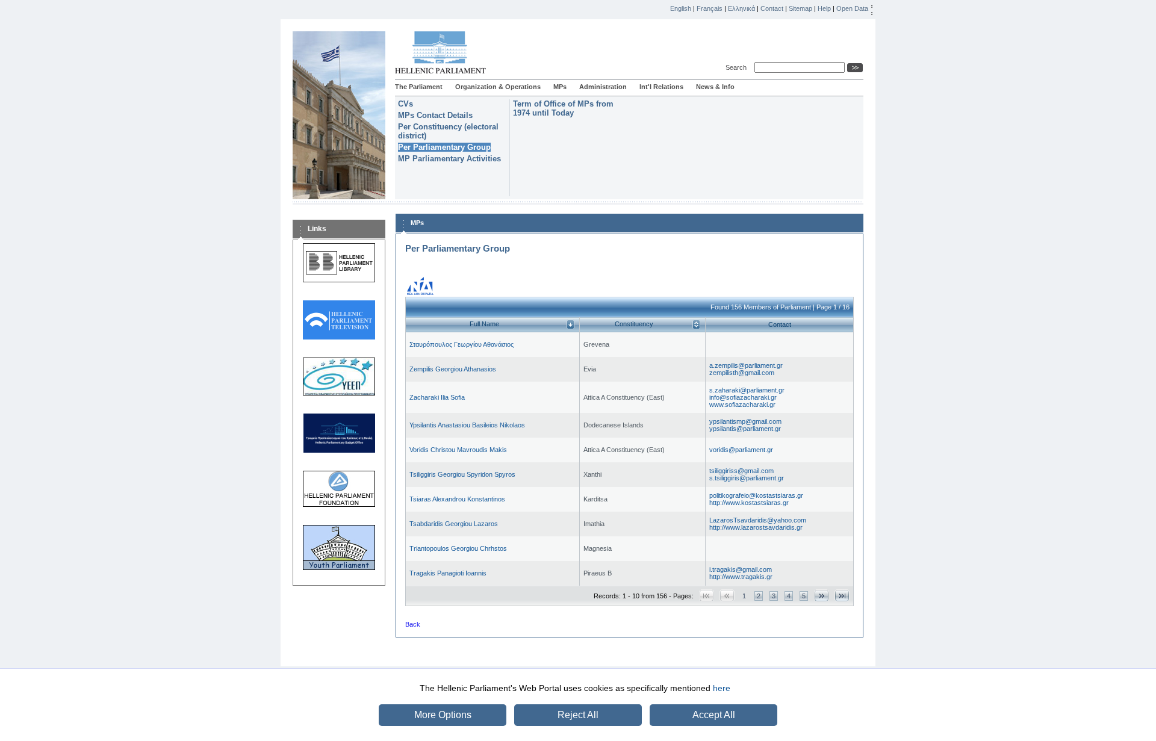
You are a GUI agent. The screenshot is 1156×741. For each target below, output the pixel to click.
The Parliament (419, 86)
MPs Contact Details (435, 115)
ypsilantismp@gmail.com (745, 421)
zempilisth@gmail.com (741, 372)
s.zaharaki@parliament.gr (747, 390)
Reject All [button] (578, 715)
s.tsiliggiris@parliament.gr (746, 478)
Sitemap (800, 8)
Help (824, 8)
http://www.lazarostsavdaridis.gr (756, 527)
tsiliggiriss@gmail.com (741, 470)
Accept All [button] (713, 715)
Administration (603, 86)
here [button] (721, 688)
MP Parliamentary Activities (449, 158)
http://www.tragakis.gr (740, 576)
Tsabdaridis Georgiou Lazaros (453, 523)
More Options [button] (442, 715)
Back (412, 624)
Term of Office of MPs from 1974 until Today (563, 108)
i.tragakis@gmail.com (740, 569)
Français (709, 8)
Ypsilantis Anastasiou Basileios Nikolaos (467, 425)
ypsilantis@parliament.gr (745, 428)
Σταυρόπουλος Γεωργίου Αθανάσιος (461, 344)
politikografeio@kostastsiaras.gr (756, 495)
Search (738, 67)
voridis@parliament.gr (741, 449)
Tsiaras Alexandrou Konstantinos (457, 499)
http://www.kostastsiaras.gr (749, 502)
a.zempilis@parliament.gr (746, 365)
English (680, 8)
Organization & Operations (498, 86)
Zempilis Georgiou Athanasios (452, 369)
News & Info (715, 86)
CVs (405, 103)
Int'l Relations (661, 86)
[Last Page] (842, 595)
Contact (771, 8)
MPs (560, 86)
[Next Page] (821, 595)
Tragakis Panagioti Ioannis (447, 573)
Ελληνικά (741, 8)
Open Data (852, 8)
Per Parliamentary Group (444, 147)
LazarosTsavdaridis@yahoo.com (757, 520)
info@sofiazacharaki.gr (743, 397)
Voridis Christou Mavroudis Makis (458, 449)
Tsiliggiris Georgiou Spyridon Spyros (462, 474)
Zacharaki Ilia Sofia (437, 397)
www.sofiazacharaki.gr (742, 404)
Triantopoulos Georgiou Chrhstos (458, 548)
